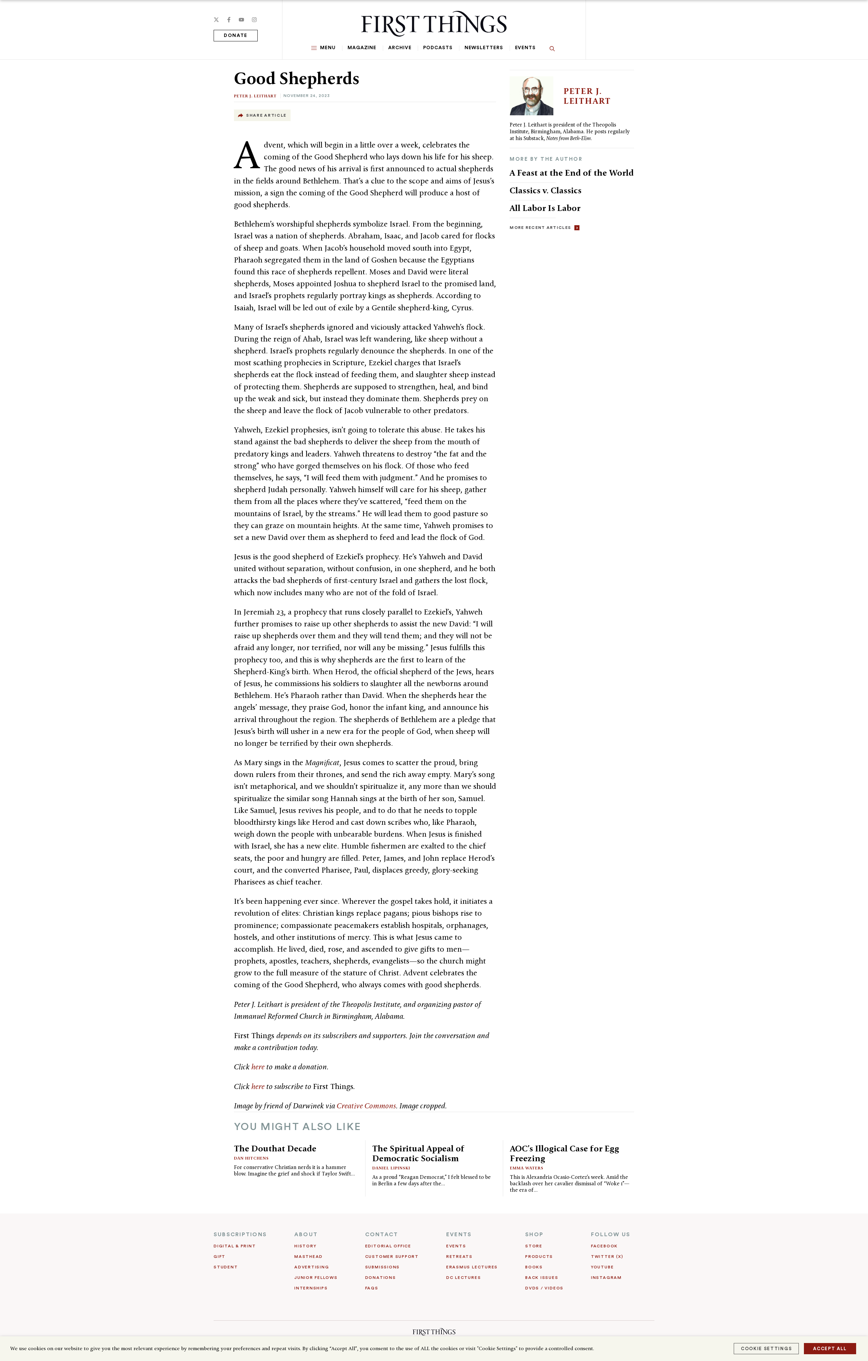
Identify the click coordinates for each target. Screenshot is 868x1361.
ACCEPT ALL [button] (830, 1348)
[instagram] (254, 19)
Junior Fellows (316, 1278)
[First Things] (434, 24)
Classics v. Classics (545, 190)
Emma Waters (527, 1167)
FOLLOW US (610, 1234)
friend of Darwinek (294, 1105)
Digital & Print (235, 1246)
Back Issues (541, 1278)
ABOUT (306, 1234)
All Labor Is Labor (545, 207)
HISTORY (305, 1246)
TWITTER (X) (607, 1257)
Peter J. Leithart (255, 95)
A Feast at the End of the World (572, 172)
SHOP (534, 1234)
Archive (399, 47)
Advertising (311, 1267)
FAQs (371, 1288)
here (257, 1066)
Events (525, 47)
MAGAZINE (362, 47)
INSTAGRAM (606, 1278)
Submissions (382, 1267)
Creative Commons (366, 1105)
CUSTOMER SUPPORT (392, 1257)
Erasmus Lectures (472, 1267)
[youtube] (241, 19)
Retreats (459, 1257)
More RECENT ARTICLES (540, 228)
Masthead (308, 1257)
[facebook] (228, 19)
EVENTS (459, 1234)
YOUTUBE (602, 1267)
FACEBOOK (604, 1246)
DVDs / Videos (544, 1288)
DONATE (236, 35)
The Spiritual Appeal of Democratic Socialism (418, 1153)
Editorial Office (388, 1246)
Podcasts (437, 47)
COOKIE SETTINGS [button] (766, 1348)
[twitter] (216, 19)
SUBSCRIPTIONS (240, 1234)
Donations (380, 1278)
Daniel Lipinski (391, 1167)
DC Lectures (463, 1278)
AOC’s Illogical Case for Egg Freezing (564, 1153)
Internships (311, 1288)
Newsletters (484, 47)
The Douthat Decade (275, 1148)
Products (539, 1257)
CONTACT (381, 1234)
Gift (219, 1257)
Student (226, 1267)
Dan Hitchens (251, 1158)
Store (533, 1246)
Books (534, 1267)
